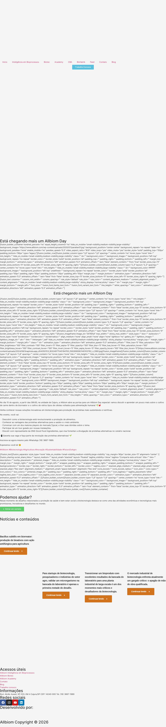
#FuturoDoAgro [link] (69, 449)
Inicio (4, 62)
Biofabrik (81, 62)
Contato (103, 62)
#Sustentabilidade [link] (53, 449)
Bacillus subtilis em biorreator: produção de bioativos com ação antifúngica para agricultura (17, 540)
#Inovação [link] (40, 449)
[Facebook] (3, 702)
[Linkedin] (21, 702)
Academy (59, 62)
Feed (92, 62)
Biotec (47, 62)
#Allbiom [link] (4, 449)
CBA (70, 62)
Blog (114, 62)
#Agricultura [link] (29, 449)
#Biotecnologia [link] (16, 449)
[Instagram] (9, 702)
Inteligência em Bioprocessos (25, 62)
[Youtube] (15, 702)
